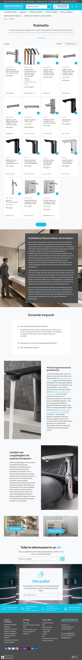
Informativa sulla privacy (30, 629)
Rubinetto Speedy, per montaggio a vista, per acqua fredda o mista (30, 202)
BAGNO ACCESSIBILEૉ (10, 633)
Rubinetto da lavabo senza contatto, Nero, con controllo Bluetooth (31, 161)
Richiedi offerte (46, 629)
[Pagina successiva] (44, 224)
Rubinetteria (7, 627)
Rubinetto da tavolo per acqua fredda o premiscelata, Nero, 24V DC (48, 162)
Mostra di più (41, 38)
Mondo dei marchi (42, 1)
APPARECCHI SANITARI (10, 629)
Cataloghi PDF (54, 1)
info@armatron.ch (66, 637)
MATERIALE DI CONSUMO (11, 640)
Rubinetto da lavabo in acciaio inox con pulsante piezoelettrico (49, 121)
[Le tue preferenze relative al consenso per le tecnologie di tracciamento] (2, 657)
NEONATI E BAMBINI (10, 631)
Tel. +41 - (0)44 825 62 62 (68, 633)
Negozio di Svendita (47, 622)
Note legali (26, 622)
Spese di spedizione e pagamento (29, 632)
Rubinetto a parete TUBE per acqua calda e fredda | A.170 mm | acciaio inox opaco (12, 122)
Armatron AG (10, 655)
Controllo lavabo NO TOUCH (66, 120)
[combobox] (38, 7)
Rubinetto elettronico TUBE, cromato (30, 120)
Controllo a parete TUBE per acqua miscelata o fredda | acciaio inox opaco (48, 72)
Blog (43, 625)
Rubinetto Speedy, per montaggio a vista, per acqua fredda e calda (49, 202)
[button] (76, 7)
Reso (24, 627)
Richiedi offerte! (55, 531)
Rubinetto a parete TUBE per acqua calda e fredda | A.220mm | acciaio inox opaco (68, 72)
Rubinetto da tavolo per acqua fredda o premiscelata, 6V (67, 161)
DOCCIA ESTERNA (9, 642)
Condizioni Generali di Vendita (31, 625)
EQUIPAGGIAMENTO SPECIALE (9, 637)
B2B (43, 636)
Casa (6, 19)
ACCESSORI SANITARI (10, 624)
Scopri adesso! (15, 529)
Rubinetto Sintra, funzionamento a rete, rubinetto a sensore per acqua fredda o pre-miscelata (30, 73)
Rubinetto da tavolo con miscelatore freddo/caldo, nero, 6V (12, 161)
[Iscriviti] (57, 595)
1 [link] (37, 224)
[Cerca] (62, 559)
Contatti (44, 634)
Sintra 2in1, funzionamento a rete (12, 201)
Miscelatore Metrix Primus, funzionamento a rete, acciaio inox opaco (12, 71)
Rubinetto (11, 19)
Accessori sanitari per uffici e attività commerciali (50, 639)
